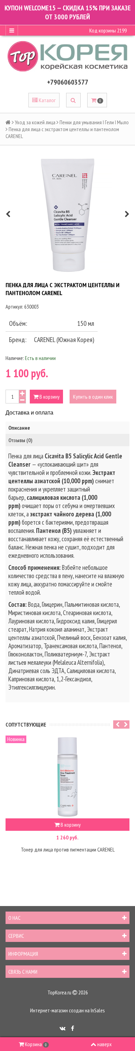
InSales (98, 1010)
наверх (104, 1044)
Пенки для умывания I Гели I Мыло (94, 122)
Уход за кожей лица (35, 122)
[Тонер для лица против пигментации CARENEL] (67, 777)
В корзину (49, 396)
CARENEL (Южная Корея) (64, 339)
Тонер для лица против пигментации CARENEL (68, 849)
